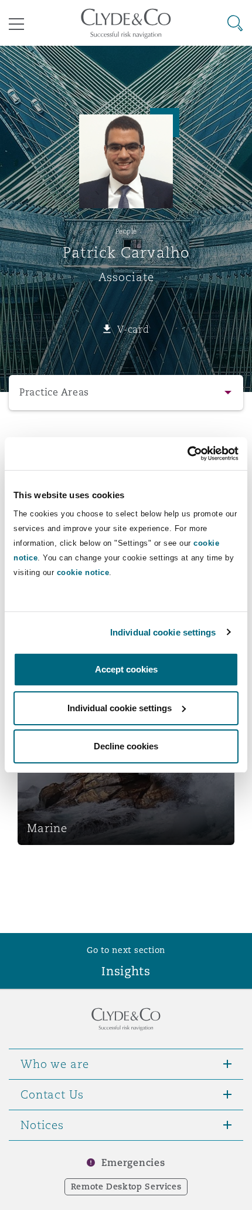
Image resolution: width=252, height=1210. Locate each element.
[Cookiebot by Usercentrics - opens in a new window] (187, 453)
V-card (133, 329)
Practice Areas (54, 392)
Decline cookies (126, 746)
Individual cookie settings (163, 632)
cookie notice (83, 572)
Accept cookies (126, 669)
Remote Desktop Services (126, 1186)
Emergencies (133, 1163)
